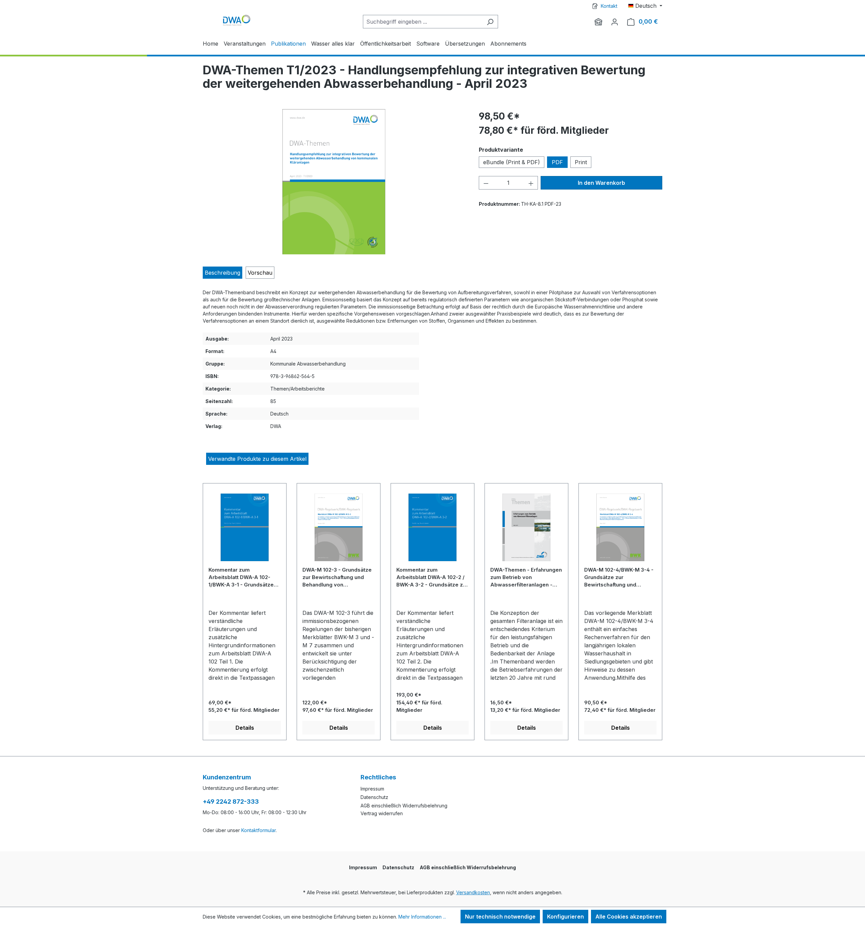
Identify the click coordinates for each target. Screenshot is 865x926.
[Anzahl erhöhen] (531, 183)
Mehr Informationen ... (422, 917)
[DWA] (598, 21)
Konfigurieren (565, 916)
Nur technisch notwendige (500, 916)
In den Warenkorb (601, 182)
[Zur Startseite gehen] (236, 20)
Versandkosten (473, 892)
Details (245, 727)
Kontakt (609, 6)
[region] (334, 181)
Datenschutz (374, 797)
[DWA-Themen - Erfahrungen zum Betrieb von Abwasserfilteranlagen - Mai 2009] (526, 530)
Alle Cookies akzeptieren (628, 916)
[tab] (222, 273)
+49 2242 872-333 (231, 801)
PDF (557, 162)
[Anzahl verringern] (486, 183)
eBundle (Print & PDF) (511, 162)
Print (581, 162)
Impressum (372, 789)
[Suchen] (490, 21)
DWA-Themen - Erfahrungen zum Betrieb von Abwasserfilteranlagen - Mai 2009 (526, 577)
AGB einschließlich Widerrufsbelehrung (404, 805)
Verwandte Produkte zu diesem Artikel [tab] (257, 458)
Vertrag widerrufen (382, 813)
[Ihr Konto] (615, 21)
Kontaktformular (258, 830)
